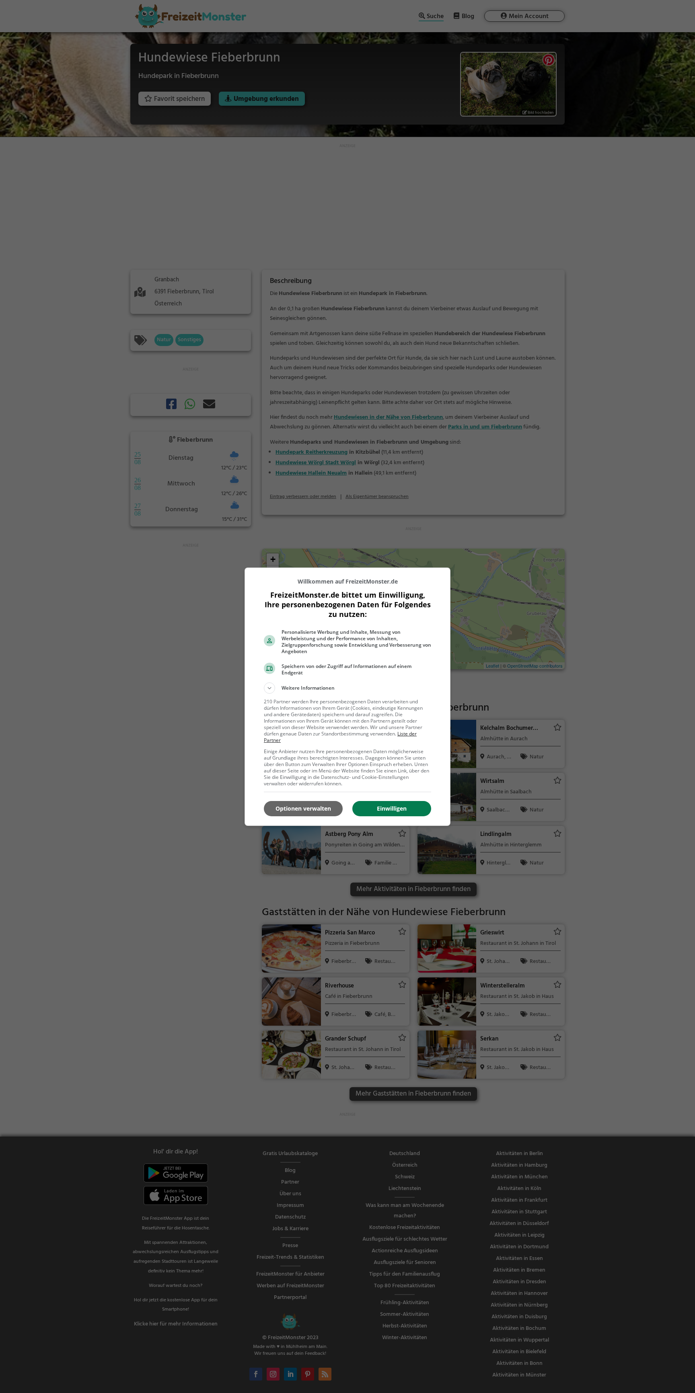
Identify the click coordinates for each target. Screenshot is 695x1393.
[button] (347, 688)
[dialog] (347, 696)
